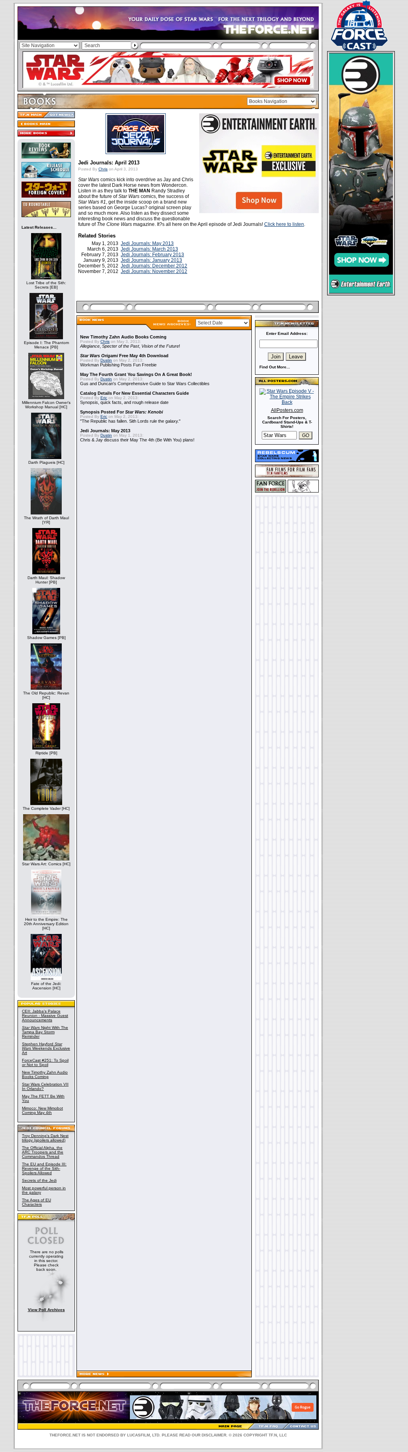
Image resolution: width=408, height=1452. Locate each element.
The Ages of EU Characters (36, 1202)
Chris (103, 169)
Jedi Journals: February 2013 (152, 254)
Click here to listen (284, 224)
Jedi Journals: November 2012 (154, 271)
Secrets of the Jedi (39, 1180)
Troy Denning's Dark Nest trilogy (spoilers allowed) (45, 1138)
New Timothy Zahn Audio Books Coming (45, 1074)
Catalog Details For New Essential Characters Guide (134, 393)
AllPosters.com (287, 410)
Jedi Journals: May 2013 (147, 243)
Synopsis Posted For (121, 411)
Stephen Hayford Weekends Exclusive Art (46, 1048)
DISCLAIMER (214, 1435)
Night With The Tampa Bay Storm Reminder (45, 1032)
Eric (103, 398)
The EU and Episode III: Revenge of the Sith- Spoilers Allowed (44, 1168)
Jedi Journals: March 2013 (149, 249)
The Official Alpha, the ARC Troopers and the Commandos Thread (42, 1152)
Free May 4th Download (124, 355)
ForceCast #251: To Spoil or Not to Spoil (45, 1062)
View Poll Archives (46, 1310)
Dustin (106, 360)
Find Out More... (274, 367)
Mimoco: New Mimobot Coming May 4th (42, 1110)
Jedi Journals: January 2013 (151, 260)
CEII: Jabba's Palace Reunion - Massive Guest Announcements (45, 1015)
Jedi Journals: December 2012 (154, 266)
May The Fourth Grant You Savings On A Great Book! (136, 374)
